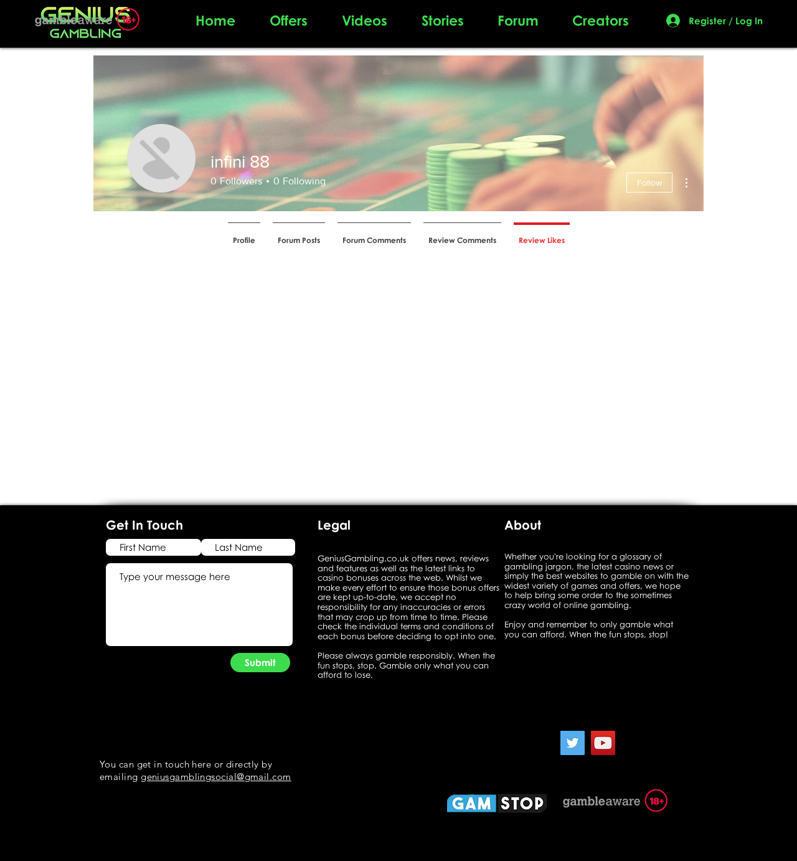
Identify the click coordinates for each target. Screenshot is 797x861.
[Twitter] (572, 743)
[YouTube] (603, 743)
